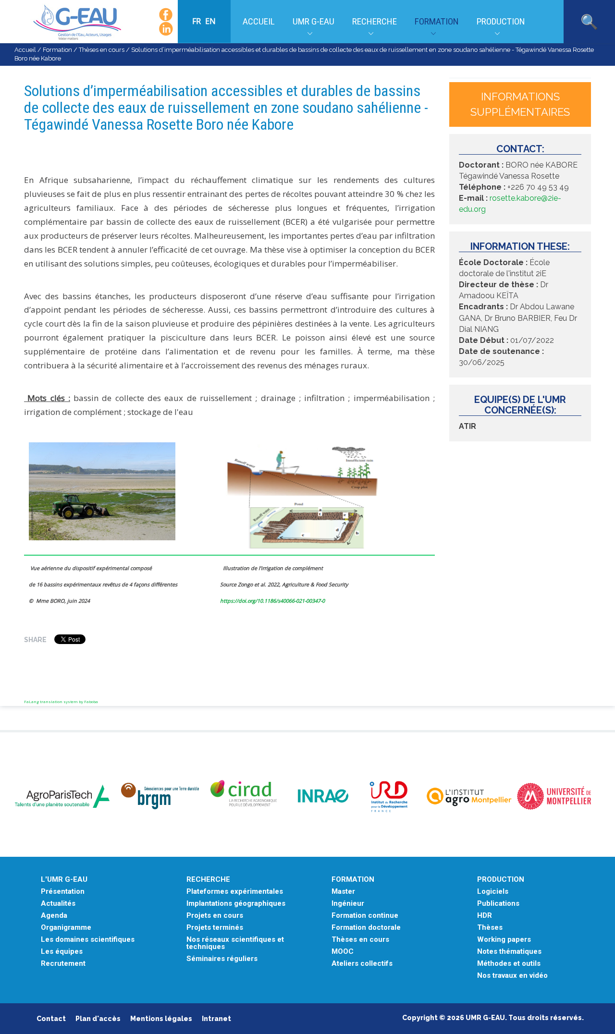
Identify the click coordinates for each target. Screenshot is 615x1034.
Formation (437, 21)
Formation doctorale (366, 927)
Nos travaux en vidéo (512, 975)
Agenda (54, 915)
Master (343, 891)
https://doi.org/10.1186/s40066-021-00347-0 (272, 600)
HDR (484, 915)
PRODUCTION (500, 879)
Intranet (216, 1018)
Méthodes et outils (509, 963)
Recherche (374, 21)
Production (501, 21)
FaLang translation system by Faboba (61, 701)
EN (210, 21)
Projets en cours (214, 915)
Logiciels (492, 891)
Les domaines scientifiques (88, 939)
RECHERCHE (208, 879)
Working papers (504, 939)
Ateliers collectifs (362, 963)
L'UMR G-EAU (64, 879)
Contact (51, 1018)
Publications (498, 903)
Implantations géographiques (235, 903)
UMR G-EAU (313, 21)
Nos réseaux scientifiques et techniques (235, 943)
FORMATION (353, 879)
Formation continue (365, 915)
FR (197, 21)
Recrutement (63, 963)
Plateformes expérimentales (234, 891)
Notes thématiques (509, 951)
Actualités (58, 903)
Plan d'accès (98, 1018)
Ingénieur (348, 903)
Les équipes (62, 951)
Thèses (490, 927)
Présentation (63, 891)
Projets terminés (214, 927)
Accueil (259, 21)
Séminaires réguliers (222, 958)
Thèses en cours (101, 49)
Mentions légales (161, 1018)
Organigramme (66, 927)
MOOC (343, 951)
